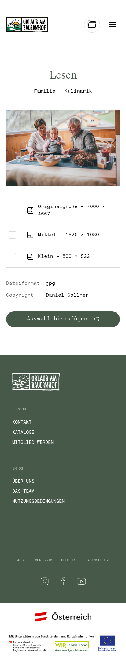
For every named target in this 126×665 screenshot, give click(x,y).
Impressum (42, 560)
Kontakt (21, 422)
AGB (20, 560)
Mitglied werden (33, 442)
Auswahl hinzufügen (59, 319)
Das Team (23, 491)
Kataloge (23, 432)
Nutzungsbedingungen (38, 501)
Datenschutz (97, 560)
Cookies (68, 560)
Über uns (23, 481)
